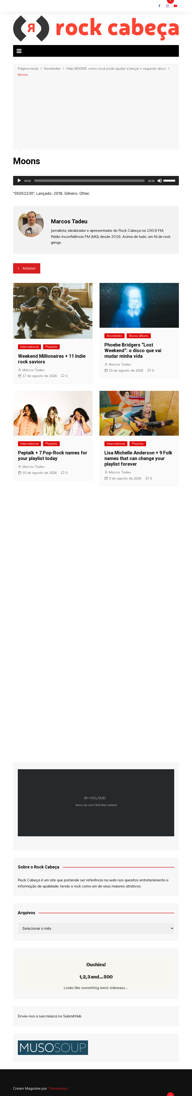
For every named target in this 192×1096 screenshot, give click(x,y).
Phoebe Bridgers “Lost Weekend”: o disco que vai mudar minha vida (132, 350)
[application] (96, 180)
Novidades (114, 336)
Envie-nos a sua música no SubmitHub (49, 1016)
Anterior (29, 268)
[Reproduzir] (19, 180)
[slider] (170, 180)
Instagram (167, 5)
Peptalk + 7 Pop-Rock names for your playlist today (52, 455)
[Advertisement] (96, 112)
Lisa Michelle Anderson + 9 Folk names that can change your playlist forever (138, 458)
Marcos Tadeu (33, 370)
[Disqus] (96, 560)
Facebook (159, 5)
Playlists (51, 347)
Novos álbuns (138, 336)
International (29, 347)
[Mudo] (159, 180)
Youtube (175, 5)
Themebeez (58, 1088)
